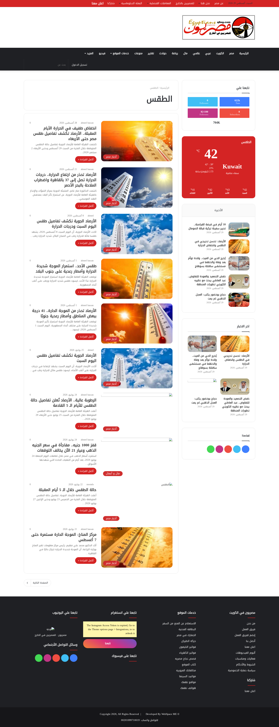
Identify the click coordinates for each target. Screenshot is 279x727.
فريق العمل (248, 629)
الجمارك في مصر (186, 635)
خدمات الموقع (121, 53)
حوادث (162, 53)
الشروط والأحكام (245, 664)
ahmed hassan (87, 123)
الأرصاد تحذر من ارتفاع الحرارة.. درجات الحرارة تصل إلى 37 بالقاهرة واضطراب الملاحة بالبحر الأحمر (65, 180)
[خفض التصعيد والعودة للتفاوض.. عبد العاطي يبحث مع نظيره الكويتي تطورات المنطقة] (239, 281)
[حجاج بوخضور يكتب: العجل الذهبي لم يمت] (239, 300)
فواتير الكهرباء (187, 652)
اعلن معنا (98, 3)
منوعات (138, 53)
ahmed (91, 216)
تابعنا (108, 643)
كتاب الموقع (189, 664)
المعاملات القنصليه (160, 3)
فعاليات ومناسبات (245, 658)
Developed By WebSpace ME (161, 714)
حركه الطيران (188, 641)
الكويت (220, 53)
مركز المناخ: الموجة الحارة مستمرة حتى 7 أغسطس (63, 537)
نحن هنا (205, 3)
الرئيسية (244, 53)
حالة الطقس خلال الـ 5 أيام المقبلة (67, 489)
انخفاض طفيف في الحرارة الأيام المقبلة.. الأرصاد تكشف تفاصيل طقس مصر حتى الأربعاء (64, 133)
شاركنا (111, 3)
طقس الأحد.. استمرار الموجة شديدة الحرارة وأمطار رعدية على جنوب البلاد (66, 268)
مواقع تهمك (188, 682)
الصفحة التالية (40, 582)
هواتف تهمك (188, 688)
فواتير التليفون (187, 647)
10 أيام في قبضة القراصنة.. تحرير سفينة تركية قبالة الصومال (207, 226)
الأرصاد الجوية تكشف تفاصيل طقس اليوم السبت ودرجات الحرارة (66, 223)
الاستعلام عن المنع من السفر (179, 623)
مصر (231, 53)
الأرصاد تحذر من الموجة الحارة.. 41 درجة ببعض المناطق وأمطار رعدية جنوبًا (64, 313)
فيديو (102, 53)
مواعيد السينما (187, 676)
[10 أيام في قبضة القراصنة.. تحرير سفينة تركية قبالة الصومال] (239, 229)
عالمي (196, 53)
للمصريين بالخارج (185, 3)
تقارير (151, 53)
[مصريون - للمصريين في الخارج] (218, 27)
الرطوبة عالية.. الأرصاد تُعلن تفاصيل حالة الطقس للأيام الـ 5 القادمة (63, 402)
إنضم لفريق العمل (245, 635)
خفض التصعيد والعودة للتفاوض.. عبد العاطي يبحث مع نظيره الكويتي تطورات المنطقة (207, 280)
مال (185, 53)
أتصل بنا (250, 641)
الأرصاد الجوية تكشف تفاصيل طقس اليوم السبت (66, 358)
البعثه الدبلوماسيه (131, 3)
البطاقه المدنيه (187, 629)
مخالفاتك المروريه (186, 670)
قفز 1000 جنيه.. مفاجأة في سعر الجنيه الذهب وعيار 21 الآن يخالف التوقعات (64, 447)
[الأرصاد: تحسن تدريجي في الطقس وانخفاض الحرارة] (239, 246)
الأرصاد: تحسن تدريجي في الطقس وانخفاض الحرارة (210, 243)
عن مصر (218, 3)
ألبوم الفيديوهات (245, 652)
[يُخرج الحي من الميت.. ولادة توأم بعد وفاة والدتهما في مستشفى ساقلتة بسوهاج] (239, 263)
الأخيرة (218, 210)
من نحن (251, 623)
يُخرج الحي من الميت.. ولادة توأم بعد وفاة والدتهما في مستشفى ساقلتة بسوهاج (207, 262)
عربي (208, 53)
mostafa (90, 484)
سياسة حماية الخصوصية (241, 670)
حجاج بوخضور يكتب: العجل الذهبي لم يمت (211, 296)
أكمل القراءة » (86, 159)
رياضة (175, 53)
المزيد (90, 53)
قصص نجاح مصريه (185, 658)
